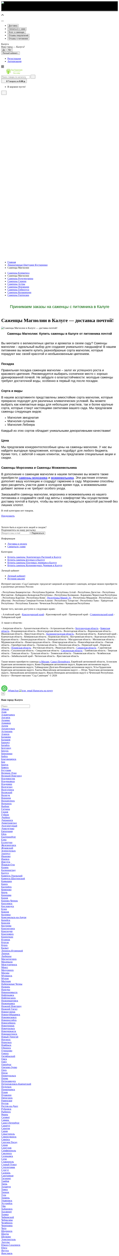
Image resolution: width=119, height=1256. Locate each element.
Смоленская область (71, 650)
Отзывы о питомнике (18, 38)
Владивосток (8, 778)
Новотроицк (7, 1025)
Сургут (5, 1170)
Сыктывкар (7, 1175)
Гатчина (5, 809)
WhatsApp (13, 690)
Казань (5, 867)
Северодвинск (8, 1136)
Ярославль (6, 1253)
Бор (3, 762)
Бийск (4, 756)
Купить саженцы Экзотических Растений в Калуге (34, 557)
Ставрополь (7, 1161)
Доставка (13, 26)
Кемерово (6, 889)
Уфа (3, 1206)
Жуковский (7, 848)
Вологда (5, 795)
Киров (4, 898)
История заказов (16, 578)
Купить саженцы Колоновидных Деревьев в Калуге (34, 565)
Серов (4, 1145)
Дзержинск (7, 820)
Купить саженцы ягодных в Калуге (26, 560)
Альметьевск (8, 714)
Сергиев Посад (9, 1142)
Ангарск (5, 717)
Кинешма (6, 895)
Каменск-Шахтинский (13, 878)
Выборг (5, 806)
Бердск (5, 750)
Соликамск (7, 1156)
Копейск (5, 920)
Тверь (4, 1184)
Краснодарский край (33, 614)
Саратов (5, 1128)
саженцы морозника (33, 477)
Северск (5, 1139)
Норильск (6, 1042)
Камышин (6, 881)
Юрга (4, 1247)
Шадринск (6, 1231)
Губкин (5, 814)
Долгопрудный (9, 825)
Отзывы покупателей (18, 35)
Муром (5, 978)
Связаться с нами (17, 29)
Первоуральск (8, 1075)
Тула (3, 1195)
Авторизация (14, 61)
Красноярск (7, 934)
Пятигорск (7, 1098)
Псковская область (21, 647)
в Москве (44, 661)
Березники (6, 753)
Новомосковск (9, 1017)
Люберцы (6, 956)
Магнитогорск (9, 959)
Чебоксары (7, 1220)
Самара (5, 1120)
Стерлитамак (8, 1167)
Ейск (4, 834)
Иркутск (5, 862)
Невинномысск (9, 992)
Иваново (6, 856)
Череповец (7, 1225)
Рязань (4, 1114)
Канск (4, 884)
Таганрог (6, 1178)
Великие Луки (9, 773)
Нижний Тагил (9, 1009)
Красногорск (8, 928)
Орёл (4, 1061)
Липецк (5, 953)
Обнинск (6, 1048)
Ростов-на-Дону (9, 1106)
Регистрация (14, 58)
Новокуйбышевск (10, 1014)
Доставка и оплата (17, 543)
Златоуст (5, 853)
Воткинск (6, 803)
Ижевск (5, 859)
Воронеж (6, 798)
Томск (4, 1189)
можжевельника (62, 477)
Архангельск (8, 728)
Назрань (5, 986)
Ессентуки (6, 842)
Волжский (6, 792)
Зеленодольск (8, 850)
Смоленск (6, 1153)
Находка (5, 989)
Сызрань (5, 1172)
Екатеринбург (8, 837)
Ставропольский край (101, 614)
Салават (5, 1117)
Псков (4, 1092)
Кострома (6, 925)
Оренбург (6, 1064)
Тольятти (6, 1186)
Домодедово (7, 828)
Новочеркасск (8, 1031)
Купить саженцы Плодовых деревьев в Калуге (32, 562)
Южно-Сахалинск (10, 1245)
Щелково (6, 1236)
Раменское (6, 1100)
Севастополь (8, 1134)
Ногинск (6, 1039)
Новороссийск (9, 1020)
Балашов (5, 739)
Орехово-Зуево (9, 1067)
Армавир (6, 723)
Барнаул (5, 742)
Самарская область (86, 647)
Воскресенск (8, 800)
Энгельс (5, 1242)
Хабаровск (7, 1209)
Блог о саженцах (16, 32)
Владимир (6, 784)
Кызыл (5, 948)
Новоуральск (8, 1028)
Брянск (5, 767)
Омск (4, 1059)
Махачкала (7, 961)
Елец (4, 839)
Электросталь (8, 1239)
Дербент (5, 817)
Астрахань (6, 731)
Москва (5, 973)
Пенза (4, 1073)
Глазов (4, 812)
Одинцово (6, 1050)
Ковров (5, 911)
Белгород (6, 748)
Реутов (5, 1103)
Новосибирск (8, 1023)
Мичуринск (7, 970)
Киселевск (6, 903)
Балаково (6, 737)
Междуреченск (9, 964)
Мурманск (6, 975)
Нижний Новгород (11, 1006)
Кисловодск (7, 906)
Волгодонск (7, 789)
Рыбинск (6, 1111)
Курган (5, 942)
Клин (4, 909)
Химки (5, 1214)
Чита (3, 1228)
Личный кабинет (16, 576)
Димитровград (9, 823)
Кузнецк (5, 939)
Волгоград (6, 787)
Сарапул (5, 1125)
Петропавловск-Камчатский (16, 1084)
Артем (4, 725)
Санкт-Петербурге (60, 661)
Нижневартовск (9, 1000)
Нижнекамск (8, 1003)
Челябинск (7, 1222)
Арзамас (5, 720)
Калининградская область (60, 634)
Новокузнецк (8, 1011)
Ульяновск (6, 1200)
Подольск (6, 1086)
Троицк (5, 1192)
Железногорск (8, 845)
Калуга (5, 873)
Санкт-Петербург (10, 1123)
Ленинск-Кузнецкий (12, 950)
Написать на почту (43, 690)
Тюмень (5, 1197)
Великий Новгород (11, 775)
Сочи (4, 1159)
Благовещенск (8, 759)
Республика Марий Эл (59, 597)
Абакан (5, 709)
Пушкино (6, 1095)
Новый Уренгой (9, 1036)
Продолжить (8, 516)
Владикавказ (8, 781)
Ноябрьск (6, 1045)
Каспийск (6, 887)
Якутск (5, 1250)
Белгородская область (86, 628)
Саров (4, 1131)
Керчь (4, 892)
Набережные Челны (11, 984)
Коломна (6, 914)
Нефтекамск (7, 995)
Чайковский (7, 1217)
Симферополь (8, 1150)
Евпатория (7, 831)
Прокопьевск (8, 1089)
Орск (4, 1070)
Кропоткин (7, 936)
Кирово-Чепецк (9, 900)
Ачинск (5, 734)
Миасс (4, 967)
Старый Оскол (9, 1164)
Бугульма (6, 770)
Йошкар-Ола (8, 864)
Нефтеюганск (8, 998)
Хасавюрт (6, 1211)
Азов (4, 712)
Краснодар (7, 931)
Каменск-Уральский (11, 875)
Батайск (5, 745)
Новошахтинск (9, 1034)
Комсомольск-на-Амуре (13, 917)
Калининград (8, 870)
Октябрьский (8, 1056)
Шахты (5, 1234)
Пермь (4, 1078)
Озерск (5, 1053)
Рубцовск (6, 1109)
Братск (4, 764)
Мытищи (6, 981)
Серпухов (6, 1147)
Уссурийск (6, 1203)
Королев (5, 923)
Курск (4, 945)
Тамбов (5, 1181)
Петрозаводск (8, 1081)
